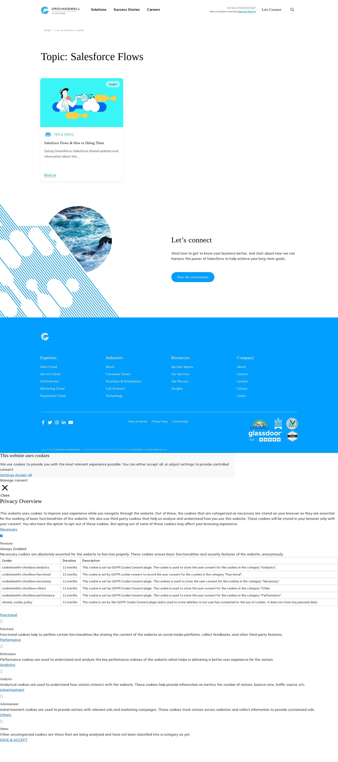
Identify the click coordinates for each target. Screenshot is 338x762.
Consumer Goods (118, 374)
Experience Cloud (53, 396)
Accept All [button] (23, 475)
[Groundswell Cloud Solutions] (62, 10)
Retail (110, 367)
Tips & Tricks (64, 134)
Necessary (6, 543)
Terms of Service (137, 421)
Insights (177, 388)
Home (48, 30)
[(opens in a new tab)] (259, 423)
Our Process (179, 381)
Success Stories (127, 9)
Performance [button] (10, 639)
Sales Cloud (48, 367)
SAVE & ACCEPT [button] (14, 740)
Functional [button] (8, 615)
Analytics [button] (7, 664)
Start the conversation (193, 277)
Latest (241, 396)
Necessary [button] (8, 529)
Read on (50, 175)
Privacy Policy (160, 421)
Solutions (98, 9)
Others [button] (5, 715)
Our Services (180, 374)
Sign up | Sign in (246, 11)
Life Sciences (115, 388)
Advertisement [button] (12, 690)
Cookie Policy (180, 421)
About (241, 367)
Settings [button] (7, 475)
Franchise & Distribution (123, 381)
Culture (242, 388)
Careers (153, 9)
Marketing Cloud (52, 388)
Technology (114, 396)
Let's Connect (271, 10)
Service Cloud (50, 374)
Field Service (49, 381)
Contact (242, 374)
